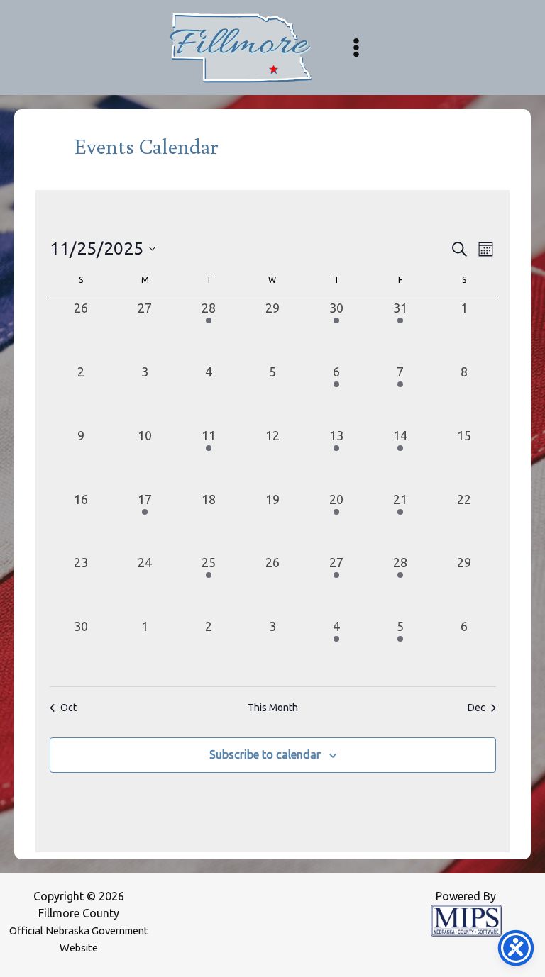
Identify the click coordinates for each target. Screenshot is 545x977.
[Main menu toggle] (356, 47)
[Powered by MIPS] (466, 919)
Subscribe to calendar (265, 754)
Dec (476, 707)
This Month (273, 707)
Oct (68, 707)
